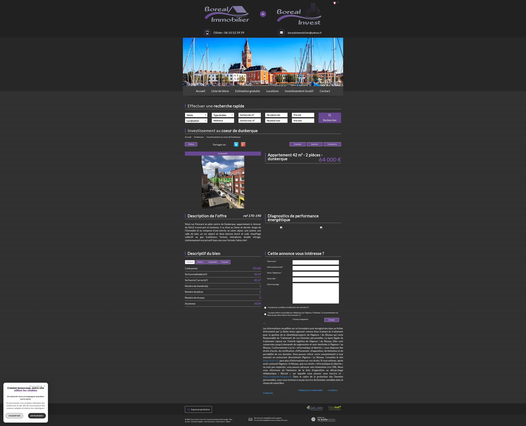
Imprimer (314, 144)
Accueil (200, 91)
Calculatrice (332, 144)
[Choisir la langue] (335, 3)
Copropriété (212, 262)
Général (190, 262)
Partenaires (220, 421)
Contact (325, 91)
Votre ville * (271, 278)
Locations (272, 91)
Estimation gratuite (247, 91)
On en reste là (35, 386)
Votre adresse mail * (275, 267)
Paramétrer (14, 415)
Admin (228, 421)
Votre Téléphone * (274, 273)
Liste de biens (220, 91)
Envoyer (332, 320)
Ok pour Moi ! (37, 415)
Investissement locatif (299, 91)
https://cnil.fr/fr (271, 360)
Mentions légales (197, 421)
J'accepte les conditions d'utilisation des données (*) (288, 307)
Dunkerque (199, 137)
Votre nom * (272, 261)
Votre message (273, 284)
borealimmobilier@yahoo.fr (305, 32)
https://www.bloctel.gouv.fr (277, 376)
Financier (224, 262)
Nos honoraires (209, 421)
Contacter (297, 144)
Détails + (200, 262)
